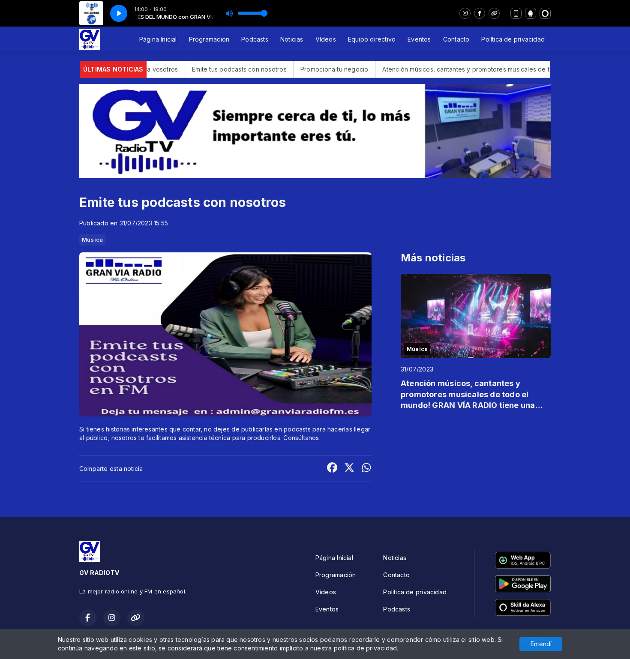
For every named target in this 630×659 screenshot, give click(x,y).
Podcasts (254, 39)
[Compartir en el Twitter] (349, 468)
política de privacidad (365, 648)
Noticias (291, 39)
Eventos (419, 39)
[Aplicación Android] (530, 13)
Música (92, 239)
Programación (209, 39)
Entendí (541, 643)
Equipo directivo (372, 39)
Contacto (456, 39)
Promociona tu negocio (295, 69)
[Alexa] (545, 13)
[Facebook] (479, 13)
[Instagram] (465, 13)
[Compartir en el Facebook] (332, 468)
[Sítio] (494, 13)
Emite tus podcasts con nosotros (200, 69)
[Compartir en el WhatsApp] (366, 468)
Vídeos (325, 39)
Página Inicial (158, 39)
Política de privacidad (513, 39)
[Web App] (516, 13)
